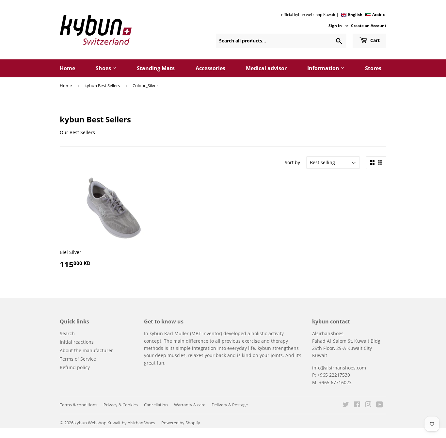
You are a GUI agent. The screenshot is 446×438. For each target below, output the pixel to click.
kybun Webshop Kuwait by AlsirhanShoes (114, 423)
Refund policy (75, 367)
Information (324, 68)
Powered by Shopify (180, 423)
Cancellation (156, 405)
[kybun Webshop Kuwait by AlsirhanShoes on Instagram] (368, 405)
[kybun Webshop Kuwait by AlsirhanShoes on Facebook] (357, 405)
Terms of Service (78, 359)
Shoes (104, 68)
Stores (373, 68)
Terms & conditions (78, 405)
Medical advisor (266, 68)
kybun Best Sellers (102, 85)
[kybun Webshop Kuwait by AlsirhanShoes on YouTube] (379, 405)
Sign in (335, 25)
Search (67, 333)
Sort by (292, 162)
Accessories (210, 68)
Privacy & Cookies (121, 405)
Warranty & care (189, 405)
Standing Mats (156, 68)
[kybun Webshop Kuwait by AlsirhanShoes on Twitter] (345, 405)
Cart (374, 40)
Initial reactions (77, 342)
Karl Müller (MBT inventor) (193, 333)
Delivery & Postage (230, 405)
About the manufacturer (86, 350)
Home (67, 68)
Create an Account (368, 25)
